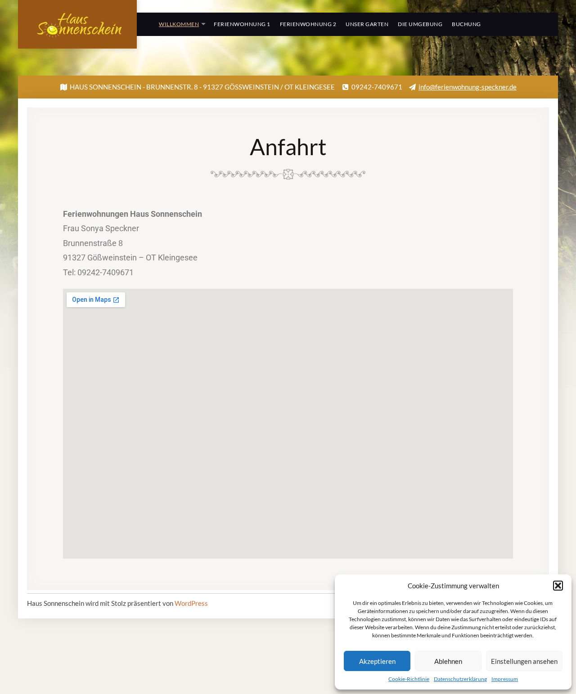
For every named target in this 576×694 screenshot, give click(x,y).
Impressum (504, 679)
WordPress (191, 603)
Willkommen (179, 24)
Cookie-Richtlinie (408, 679)
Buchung (466, 24)
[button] (558, 585)
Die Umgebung (420, 24)
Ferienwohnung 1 (242, 24)
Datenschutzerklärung (460, 679)
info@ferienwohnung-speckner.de (467, 87)
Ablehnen (448, 661)
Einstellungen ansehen (524, 661)
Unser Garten (367, 24)
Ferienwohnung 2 (308, 24)
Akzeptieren (377, 661)
